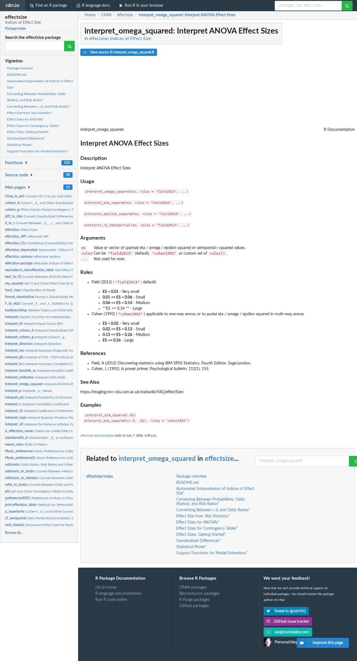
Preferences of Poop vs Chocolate (43, 498)
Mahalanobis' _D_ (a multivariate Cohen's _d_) (50, 437)
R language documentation (118, 594)
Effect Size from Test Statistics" (29, 113)
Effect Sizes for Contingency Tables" (33, 125)
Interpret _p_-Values (28, 390)
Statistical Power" (19, 144)
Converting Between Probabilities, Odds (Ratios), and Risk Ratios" (210, 501)
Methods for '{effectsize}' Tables (44, 504)
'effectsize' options (33, 256)
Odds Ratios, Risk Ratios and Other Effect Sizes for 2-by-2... (56, 464)
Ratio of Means (26, 444)
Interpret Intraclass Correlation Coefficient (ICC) (49, 364)
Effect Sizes (21, 229)
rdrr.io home (105, 587)
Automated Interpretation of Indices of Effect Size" (215, 491)
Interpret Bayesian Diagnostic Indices (42, 350)
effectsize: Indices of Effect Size (42, 263)
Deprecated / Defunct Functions (45, 250)
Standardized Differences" (26, 138)
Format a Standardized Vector (41, 296)
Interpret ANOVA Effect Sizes (46, 384)
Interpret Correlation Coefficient (37, 404)
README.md (16, 74)
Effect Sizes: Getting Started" (28, 132)
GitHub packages (194, 606)
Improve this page (328, 643)
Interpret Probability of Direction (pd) (42, 397)
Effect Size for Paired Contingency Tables (43, 209)
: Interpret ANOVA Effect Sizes (187, 15)
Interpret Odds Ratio (35, 377)
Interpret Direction (33, 343)
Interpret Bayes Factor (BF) (34, 323)
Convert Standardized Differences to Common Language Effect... (61, 216)
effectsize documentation (97, 435)
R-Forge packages (194, 600)
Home (90, 15)
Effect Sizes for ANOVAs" (25, 119)
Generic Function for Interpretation (38, 317)
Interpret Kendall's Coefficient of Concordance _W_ (59, 370)
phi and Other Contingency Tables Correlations (42, 491)
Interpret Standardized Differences (45, 330)
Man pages (15, 187)
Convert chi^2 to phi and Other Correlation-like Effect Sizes (59, 196)
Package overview (20, 68)
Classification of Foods (30, 290)
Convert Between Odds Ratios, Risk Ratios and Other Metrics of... (70, 478)
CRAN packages (193, 587)
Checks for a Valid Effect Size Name (45, 431)
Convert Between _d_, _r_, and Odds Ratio (42, 223)
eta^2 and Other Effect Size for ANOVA (44, 283)
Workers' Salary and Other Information (44, 310)
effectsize (219, 459)
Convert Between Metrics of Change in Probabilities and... (62, 471)
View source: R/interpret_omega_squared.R (121, 52)
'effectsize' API (26, 236)
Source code (16, 175)
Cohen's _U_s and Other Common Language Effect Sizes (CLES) (62, 511)
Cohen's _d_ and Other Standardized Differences (48, 203)
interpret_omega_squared (157, 459)
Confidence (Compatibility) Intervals (42, 243)
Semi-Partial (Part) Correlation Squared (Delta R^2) (53, 518)
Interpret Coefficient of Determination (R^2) (46, 411)
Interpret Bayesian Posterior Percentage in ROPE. (52, 417)
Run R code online (111, 600)
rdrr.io (12, 5)
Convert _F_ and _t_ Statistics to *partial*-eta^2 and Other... (57, 303)
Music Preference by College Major (45, 451)
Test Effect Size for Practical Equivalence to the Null (68, 270)
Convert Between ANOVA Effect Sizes (41, 276)
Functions (14, 163)
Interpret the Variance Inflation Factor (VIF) (46, 424)
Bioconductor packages (199, 594)
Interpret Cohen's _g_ (35, 337)
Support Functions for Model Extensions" (37, 151)
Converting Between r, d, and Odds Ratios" (38, 106)
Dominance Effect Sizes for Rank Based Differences (52, 525)
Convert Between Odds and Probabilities (46, 484)
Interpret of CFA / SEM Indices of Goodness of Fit (51, 357)
